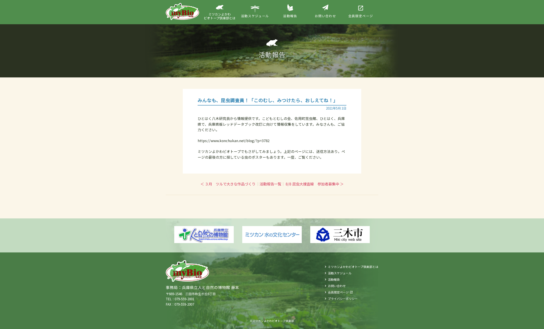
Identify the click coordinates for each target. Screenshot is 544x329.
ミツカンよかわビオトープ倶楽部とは (353, 267)
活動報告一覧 (270, 184)
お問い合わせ (337, 286)
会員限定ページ (338, 292)
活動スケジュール (339, 273)
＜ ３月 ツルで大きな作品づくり (227, 184)
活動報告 (334, 279)
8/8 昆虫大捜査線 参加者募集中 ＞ (315, 184)
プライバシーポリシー (343, 298)
